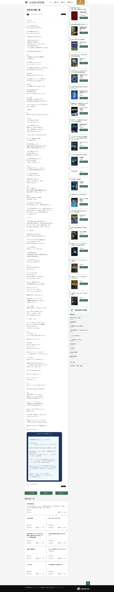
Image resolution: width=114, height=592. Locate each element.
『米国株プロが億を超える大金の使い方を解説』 (37, 421)
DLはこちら (83, 32)
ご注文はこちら (83, 17)
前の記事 (31, 493)
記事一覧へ (46, 493)
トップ (50, 2)
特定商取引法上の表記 (44, 587)
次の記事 (61, 493)
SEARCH (87, 2)
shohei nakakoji (33, 14)
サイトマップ (36, 587)
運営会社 (52, 587)
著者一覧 (56, 2)
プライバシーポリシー (59, 587)
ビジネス (72, 365)
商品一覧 (63, 2)
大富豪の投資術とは (29, 587)
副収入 (81, 365)
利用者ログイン (70, 2)
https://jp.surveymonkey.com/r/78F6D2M (35, 388)
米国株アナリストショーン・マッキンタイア (36, 420)
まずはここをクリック (80, 3)
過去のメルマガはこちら (32, 429)
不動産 (77, 365)
